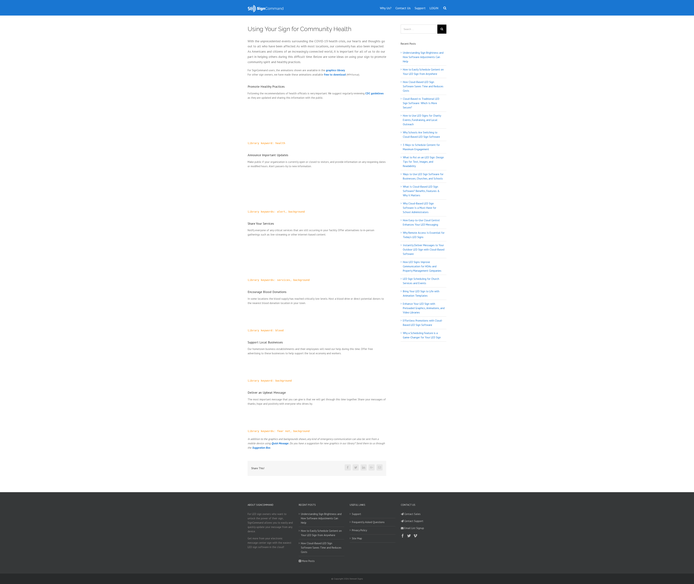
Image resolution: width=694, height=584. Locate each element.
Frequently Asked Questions (368, 522)
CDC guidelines (374, 93)
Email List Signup (414, 528)
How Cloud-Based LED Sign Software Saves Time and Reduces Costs (423, 86)
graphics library (335, 70)
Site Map (357, 538)
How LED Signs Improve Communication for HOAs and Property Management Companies (422, 266)
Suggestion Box (261, 447)
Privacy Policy (359, 530)
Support (356, 514)
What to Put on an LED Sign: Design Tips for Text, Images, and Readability (423, 162)
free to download (335, 74)
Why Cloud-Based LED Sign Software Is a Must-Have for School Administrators (419, 208)
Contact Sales (412, 514)
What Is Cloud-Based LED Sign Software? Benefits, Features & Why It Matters (421, 191)
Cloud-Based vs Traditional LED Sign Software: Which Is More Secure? (421, 103)
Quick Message (279, 443)
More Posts (308, 561)
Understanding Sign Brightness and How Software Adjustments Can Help (423, 57)
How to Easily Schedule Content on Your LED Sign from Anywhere (321, 533)
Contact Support (413, 521)
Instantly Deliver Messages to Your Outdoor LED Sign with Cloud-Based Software (423, 249)
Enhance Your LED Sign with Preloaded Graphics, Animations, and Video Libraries (424, 308)
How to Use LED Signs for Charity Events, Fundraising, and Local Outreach (422, 120)
